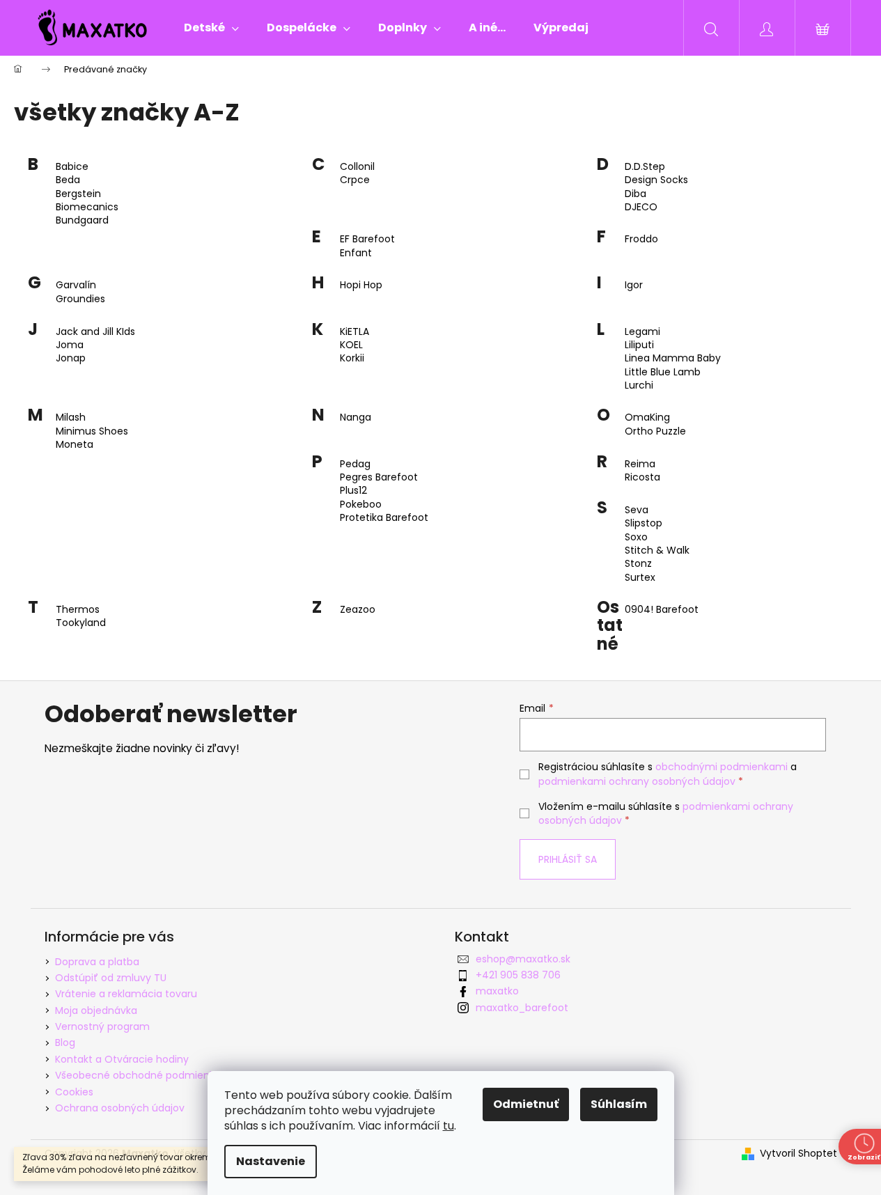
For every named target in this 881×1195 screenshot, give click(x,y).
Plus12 (353, 490)
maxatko (497, 991)
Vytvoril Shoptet (798, 1153)
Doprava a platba (97, 962)
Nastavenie (270, 1161)
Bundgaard (82, 220)
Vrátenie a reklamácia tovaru (126, 994)
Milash (71, 417)
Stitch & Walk (657, 550)
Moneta (74, 444)
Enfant (356, 253)
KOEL (351, 345)
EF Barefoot (367, 239)
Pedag (355, 464)
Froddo (641, 239)
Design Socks (656, 180)
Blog (65, 1042)
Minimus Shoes (92, 431)
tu (448, 1126)
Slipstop (643, 523)
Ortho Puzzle (655, 431)
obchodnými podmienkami (721, 767)
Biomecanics (87, 207)
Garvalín (76, 285)
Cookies (74, 1092)
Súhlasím (619, 1104)
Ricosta (642, 477)
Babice (72, 166)
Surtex (640, 577)
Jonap (71, 358)
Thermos (78, 609)
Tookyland (81, 623)
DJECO (641, 207)
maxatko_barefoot (522, 1008)
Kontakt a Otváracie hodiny (122, 1059)
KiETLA (354, 331)
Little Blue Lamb (663, 372)
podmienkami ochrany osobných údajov (636, 781)
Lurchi (639, 385)
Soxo (636, 537)
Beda (68, 180)
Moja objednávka (96, 1010)
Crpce (355, 180)
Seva (636, 510)
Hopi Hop (361, 285)
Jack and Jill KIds (95, 331)
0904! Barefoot (662, 609)
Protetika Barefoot (384, 517)
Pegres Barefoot (379, 477)
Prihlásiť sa (567, 859)
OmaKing (647, 417)
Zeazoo (357, 609)
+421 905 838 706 (518, 975)
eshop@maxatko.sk (523, 959)
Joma (70, 345)
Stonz (638, 563)
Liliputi (639, 345)
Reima (640, 464)
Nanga (355, 417)
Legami (642, 331)
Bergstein (78, 194)
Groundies (80, 299)
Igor (634, 285)
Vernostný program (102, 1026)
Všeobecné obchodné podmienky (137, 1075)
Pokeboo (361, 504)
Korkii (352, 358)
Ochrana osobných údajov (120, 1108)
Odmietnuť (526, 1104)
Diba (635, 194)
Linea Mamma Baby (673, 358)
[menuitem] (211, 28)
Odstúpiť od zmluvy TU (110, 978)
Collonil (357, 166)
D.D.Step (645, 166)
